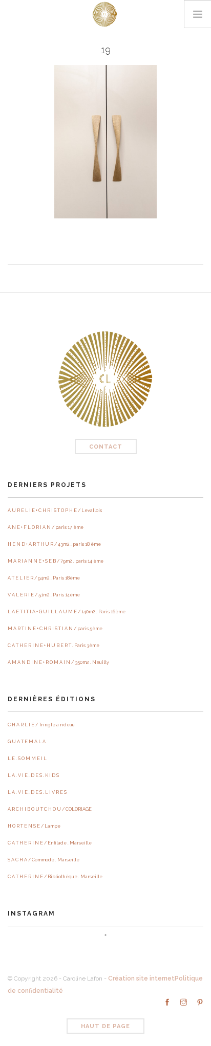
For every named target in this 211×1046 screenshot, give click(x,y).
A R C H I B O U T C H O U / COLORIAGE (50, 809)
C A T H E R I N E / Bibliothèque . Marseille (55, 876)
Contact (105, 446)
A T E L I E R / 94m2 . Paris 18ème (44, 578)
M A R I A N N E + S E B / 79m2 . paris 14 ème (55, 561)
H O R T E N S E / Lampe (34, 826)
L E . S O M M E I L (27, 758)
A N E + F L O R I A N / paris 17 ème (45, 527)
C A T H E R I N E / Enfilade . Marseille (50, 842)
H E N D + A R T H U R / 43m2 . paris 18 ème (54, 544)
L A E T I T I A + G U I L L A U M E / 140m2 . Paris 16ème (66, 611)
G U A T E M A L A (27, 741)
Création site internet (141, 978)
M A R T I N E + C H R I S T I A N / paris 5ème (55, 628)
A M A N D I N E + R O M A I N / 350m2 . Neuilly (58, 662)
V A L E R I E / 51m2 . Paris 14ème (44, 594)
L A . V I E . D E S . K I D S (33, 775)
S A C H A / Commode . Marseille (43, 859)
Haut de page (105, 1026)
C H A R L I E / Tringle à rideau (41, 724)
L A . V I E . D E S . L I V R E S (37, 792)
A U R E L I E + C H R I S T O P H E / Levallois (55, 510)
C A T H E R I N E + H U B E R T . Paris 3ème (53, 645)
